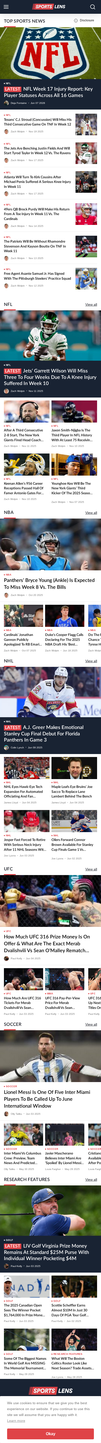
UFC (8, 931)
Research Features (68, 1354)
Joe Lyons (10, 855)
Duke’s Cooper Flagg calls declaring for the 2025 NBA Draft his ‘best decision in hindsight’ (64, 640)
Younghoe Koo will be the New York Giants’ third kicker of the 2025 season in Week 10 (71, 489)
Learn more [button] (16, 1421)
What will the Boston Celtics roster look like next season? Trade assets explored (71, 1364)
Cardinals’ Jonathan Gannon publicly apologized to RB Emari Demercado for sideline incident (21, 640)
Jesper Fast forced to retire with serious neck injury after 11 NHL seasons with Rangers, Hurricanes (25, 845)
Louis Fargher (53, 1169)
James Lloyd (11, 802)
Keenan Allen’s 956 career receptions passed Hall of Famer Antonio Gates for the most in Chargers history (23, 489)
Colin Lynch (17, 747)
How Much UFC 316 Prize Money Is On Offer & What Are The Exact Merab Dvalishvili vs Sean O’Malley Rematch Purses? (47, 944)
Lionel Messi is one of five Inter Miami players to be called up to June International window (47, 1099)
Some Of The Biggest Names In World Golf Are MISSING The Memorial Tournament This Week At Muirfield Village (25, 1364)
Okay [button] (50, 1434)
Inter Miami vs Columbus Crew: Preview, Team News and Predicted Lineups (22, 1159)
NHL (8, 721)
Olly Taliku (16, 1113)
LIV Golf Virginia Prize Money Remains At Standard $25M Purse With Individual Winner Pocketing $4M (46, 1252)
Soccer (11, 1086)
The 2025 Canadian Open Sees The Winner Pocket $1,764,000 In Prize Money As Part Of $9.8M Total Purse (24, 1311)
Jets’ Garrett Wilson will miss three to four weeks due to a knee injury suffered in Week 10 (50, 377)
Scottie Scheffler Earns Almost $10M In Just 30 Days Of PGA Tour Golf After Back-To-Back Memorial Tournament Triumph (69, 1311)
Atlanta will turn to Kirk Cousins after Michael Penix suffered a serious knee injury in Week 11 (37, 182)
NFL (8, 83)
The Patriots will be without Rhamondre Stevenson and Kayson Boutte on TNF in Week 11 (35, 246)
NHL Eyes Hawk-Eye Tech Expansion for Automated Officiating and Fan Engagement (23, 792)
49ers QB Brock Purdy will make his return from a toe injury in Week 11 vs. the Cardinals (37, 214)
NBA (8, 574)
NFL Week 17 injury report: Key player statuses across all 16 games (48, 92)
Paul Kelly (16, 958)
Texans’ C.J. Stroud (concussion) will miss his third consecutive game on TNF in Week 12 (38, 122)
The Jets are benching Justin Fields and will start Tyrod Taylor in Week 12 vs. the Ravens (37, 151)
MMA (50, 993)
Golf (9, 1240)
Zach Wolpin (18, 131)
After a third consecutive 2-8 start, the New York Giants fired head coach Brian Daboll (23, 436)
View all (91, 304)
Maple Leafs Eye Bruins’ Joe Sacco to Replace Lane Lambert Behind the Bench (71, 791)
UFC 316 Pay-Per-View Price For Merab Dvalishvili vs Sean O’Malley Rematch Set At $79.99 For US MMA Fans (64, 1004)
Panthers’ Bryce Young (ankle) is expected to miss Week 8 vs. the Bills (49, 584)
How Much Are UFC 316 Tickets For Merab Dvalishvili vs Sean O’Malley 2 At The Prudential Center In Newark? (22, 1004)
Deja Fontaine (19, 103)
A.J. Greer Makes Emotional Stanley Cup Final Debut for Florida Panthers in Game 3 (44, 733)
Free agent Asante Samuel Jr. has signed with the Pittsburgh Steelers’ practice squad (37, 276)
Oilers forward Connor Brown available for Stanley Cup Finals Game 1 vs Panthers (72, 845)
